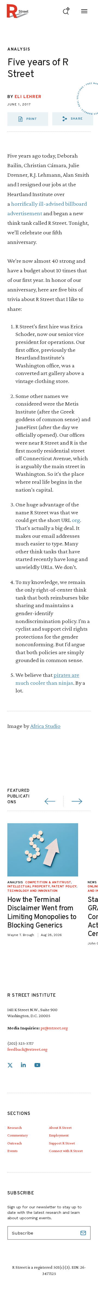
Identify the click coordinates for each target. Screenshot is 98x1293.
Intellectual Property (28, 886)
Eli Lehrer (28, 97)
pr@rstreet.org (54, 1028)
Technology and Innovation (32, 891)
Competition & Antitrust (48, 882)
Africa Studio (45, 725)
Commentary (17, 1135)
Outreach (14, 1143)
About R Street (60, 1127)
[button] (72, 118)
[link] (10, 1065)
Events (12, 1151)
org (76, 519)
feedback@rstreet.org (27, 1049)
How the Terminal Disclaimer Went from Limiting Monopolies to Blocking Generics (41, 913)
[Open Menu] (84, 11)
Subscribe (84, 1233)
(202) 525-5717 (20, 1043)
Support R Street (62, 1143)
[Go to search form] (66, 11)
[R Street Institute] (17, 11)
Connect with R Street (66, 1151)
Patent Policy (64, 886)
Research (14, 1127)
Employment (59, 1135)
